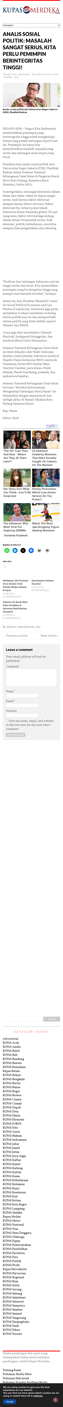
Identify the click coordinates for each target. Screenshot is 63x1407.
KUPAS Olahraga (13, 1237)
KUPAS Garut (11, 1132)
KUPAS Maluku (12, 1213)
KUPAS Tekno (11, 1330)
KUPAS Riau (10, 1282)
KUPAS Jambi (11, 1148)
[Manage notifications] (55, 1400)
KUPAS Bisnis (11, 1087)
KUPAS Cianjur (12, 1104)
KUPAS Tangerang (14, 1318)
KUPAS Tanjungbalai (16, 1322)
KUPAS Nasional (13, 1225)
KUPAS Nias (10, 1229)
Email (10, 701)
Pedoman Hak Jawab (16, 1378)
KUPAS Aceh (11, 1043)
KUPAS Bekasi (12, 1075)
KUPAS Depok (12, 1108)
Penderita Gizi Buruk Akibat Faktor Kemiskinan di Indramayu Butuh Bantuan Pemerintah (15, 607)
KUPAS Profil (11, 1265)
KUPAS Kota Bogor (15, 1205)
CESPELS (11, 626)
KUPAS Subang (12, 1294)
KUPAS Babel (11, 1051)
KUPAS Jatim (11, 1152)
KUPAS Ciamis (12, 1100)
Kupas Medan (12, 1217)
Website (11, 711)
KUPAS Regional (13, 1278)
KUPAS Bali (10, 1055)
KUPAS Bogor (11, 1091)
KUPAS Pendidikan (15, 1249)
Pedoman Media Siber (17, 1374)
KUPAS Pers (10, 1257)
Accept (9, 1402)
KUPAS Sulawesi (13, 1302)
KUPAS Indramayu (15, 1140)
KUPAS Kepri (11, 1189)
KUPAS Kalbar (12, 1160)
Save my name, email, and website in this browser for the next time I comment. (30, 725)
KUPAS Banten (12, 1063)
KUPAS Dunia (11, 1116)
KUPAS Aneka (12, 1047)
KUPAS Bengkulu (14, 1079)
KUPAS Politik (42, 74)
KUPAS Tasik (11, 1326)
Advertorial (10, 1039)
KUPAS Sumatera (14, 1306)
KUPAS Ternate (12, 1334)
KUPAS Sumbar (13, 1310)
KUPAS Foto (10, 1128)
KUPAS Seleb (11, 1286)
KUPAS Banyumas (14, 1067)
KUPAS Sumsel (12, 1314)
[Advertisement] (31, 122)
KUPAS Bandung (13, 1059)
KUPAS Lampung (14, 1209)
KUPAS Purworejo (14, 1274)
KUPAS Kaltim (12, 1172)
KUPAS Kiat (10, 1197)
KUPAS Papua (11, 1241)
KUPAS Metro (12, 1221)
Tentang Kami (12, 1370)
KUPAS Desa (11, 1112)
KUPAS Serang (12, 1290)
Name (10, 692)
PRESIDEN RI (26, 626)
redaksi (25, 74)
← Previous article (15, 635)
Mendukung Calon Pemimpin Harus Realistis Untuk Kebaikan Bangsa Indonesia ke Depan (15, 585)
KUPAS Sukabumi (14, 1298)
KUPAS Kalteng (13, 1168)
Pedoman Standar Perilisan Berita (25, 1383)
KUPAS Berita (11, 1083)
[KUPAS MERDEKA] (31, 12)
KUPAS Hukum (12, 1136)
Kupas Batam (11, 1071)
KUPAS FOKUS (12, 1124)
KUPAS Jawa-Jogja (14, 1156)
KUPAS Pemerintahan (17, 1245)
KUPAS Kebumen (14, 1184)
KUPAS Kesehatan (14, 1193)
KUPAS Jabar (11, 1144)
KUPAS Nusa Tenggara (17, 1233)
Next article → (50, 635)
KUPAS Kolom (12, 1201)
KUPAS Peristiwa (14, 1253)
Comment (12, 667)
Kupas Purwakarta (15, 1269)
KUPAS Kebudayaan (15, 1180)
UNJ (37, 626)
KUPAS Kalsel (11, 1164)
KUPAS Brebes (12, 1095)
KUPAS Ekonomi (13, 1120)
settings (37, 1395)
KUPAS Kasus (11, 1176)
